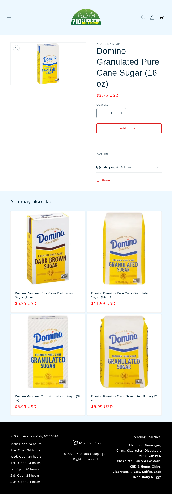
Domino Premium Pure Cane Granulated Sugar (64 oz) (120, 295)
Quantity (102, 104)
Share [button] (105, 180)
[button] (8, 17)
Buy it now (129, 140)
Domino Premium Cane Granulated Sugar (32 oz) (48, 398)
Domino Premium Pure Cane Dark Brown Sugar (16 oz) (44, 295)
